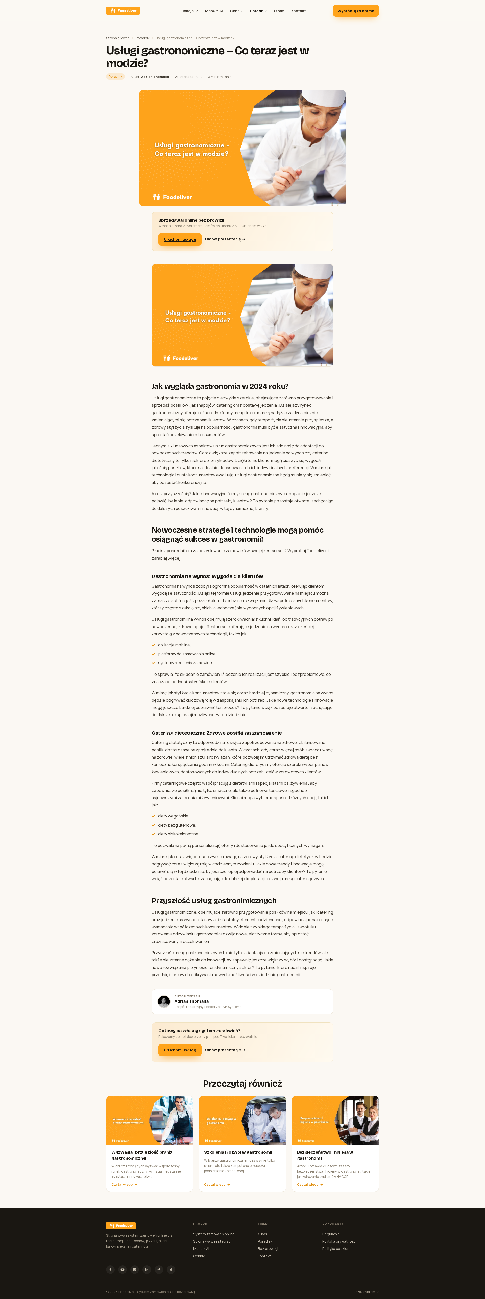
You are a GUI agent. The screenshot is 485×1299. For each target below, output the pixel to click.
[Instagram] (134, 1269)
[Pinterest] (159, 1269)
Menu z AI (214, 10)
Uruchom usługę (180, 239)
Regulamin (331, 1234)
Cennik (236, 10)
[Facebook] (110, 1269)
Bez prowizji (268, 1248)
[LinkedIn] (146, 1269)
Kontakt (298, 10)
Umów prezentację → (225, 239)
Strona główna (118, 38)
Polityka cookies (335, 1248)
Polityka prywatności (339, 1241)
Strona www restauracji (212, 1241)
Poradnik (258, 10)
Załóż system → (366, 1291)
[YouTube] (122, 1269)
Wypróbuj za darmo (355, 10)
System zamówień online (214, 1234)
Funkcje (186, 10)
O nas (279, 10)
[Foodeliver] (123, 11)
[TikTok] (171, 1269)
